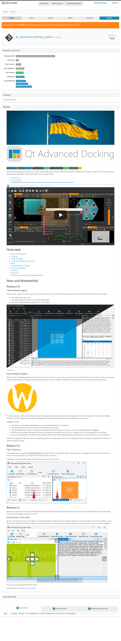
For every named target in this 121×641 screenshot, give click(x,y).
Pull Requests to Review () (24, 86)
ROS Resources (100, 3)
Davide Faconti (74, 377)
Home (6, 12)
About (115, 3)
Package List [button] (44, 3)
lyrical (70, 18)
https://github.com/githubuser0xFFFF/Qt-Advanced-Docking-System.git (35, 56)
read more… (11, 370)
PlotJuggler (94, 377)
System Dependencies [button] (74, 3)
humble (11, 18)
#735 (5, 613)
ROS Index (11, 3)
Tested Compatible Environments (23, 261)
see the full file (30, 588)
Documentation (16, 180)
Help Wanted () (21, 81)
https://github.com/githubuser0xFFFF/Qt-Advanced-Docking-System (50, 182)
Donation (14, 270)
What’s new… (16, 177)
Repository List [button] (57, 3)
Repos (13, 12)
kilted (50, 18)
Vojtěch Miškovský (35, 294)
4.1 (14, 511)
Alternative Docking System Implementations (27, 275)
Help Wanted (22, 608)
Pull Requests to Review (98, 608)
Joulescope (61, 377)
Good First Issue (60, 608)
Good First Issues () (22, 84)
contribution (21, 294)
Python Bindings (17, 259)
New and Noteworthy (18, 254)
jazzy (31, 18)
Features (14, 256)
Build (13, 263)
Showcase (15, 273)
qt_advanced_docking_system (34, 37)
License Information (18, 268)
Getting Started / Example (20, 266)
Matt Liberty (41, 377)
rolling (90, 18)
